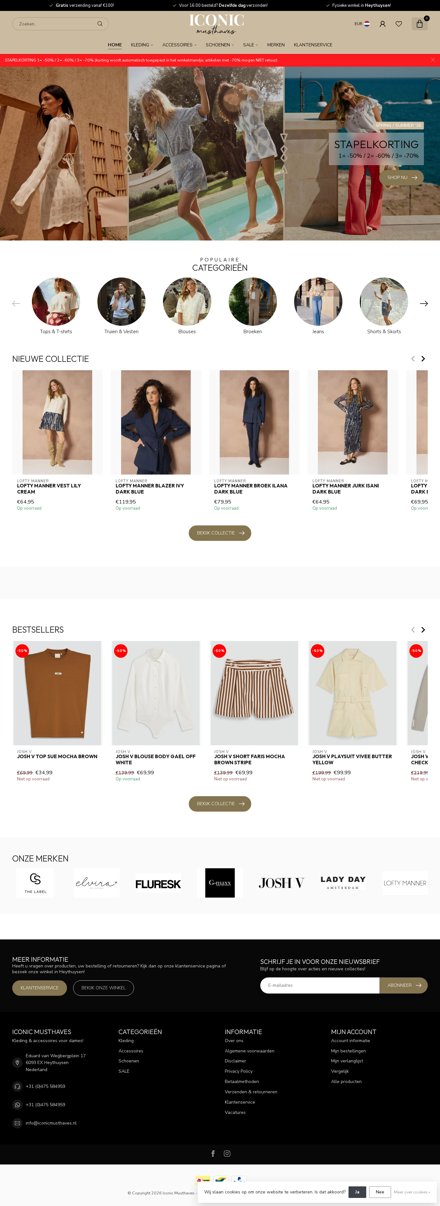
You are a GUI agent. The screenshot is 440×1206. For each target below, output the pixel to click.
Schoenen (218, 45)
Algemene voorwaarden (249, 1051)
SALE (248, 45)
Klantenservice (313, 45)
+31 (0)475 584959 (45, 1086)
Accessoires (177, 45)
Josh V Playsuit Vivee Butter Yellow (352, 759)
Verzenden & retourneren (251, 1092)
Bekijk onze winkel (103, 988)
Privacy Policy (239, 1071)
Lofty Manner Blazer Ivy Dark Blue (150, 489)
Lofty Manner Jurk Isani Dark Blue (345, 489)
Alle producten (346, 1082)
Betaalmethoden (242, 1082)
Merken (276, 45)
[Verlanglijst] (399, 23)
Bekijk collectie (216, 533)
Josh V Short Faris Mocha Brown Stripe (249, 759)
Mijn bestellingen (348, 1051)
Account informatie (350, 1041)
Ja (357, 1192)
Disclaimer (235, 1061)
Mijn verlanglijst (347, 1061)
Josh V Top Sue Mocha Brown (57, 756)
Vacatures (235, 1112)
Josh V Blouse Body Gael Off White (156, 759)
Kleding (140, 45)
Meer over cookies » (412, 1192)
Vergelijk (340, 1071)
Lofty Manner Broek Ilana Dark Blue (251, 489)
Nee (380, 1192)
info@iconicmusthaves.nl (51, 1123)
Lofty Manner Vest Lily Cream (49, 489)
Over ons (234, 1041)
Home (115, 45)
